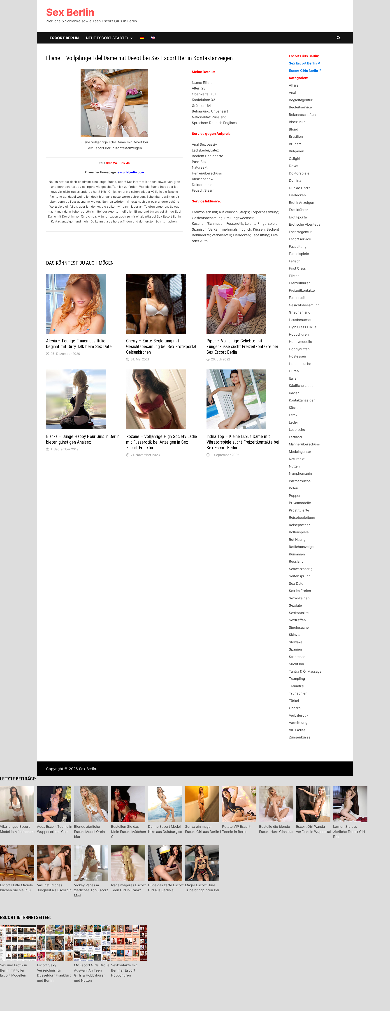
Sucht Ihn (296, 664)
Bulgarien (296, 151)
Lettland (295, 437)
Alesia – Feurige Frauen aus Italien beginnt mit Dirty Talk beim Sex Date (79, 343)
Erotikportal (298, 217)
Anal (292, 92)
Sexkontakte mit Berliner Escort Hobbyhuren (124, 970)
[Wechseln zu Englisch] (153, 38)
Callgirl (294, 158)
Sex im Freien (300, 591)
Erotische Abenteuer (305, 224)
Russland (296, 561)
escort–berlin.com (131, 172)
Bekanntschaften (302, 114)
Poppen (295, 495)
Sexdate (295, 605)
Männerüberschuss (304, 444)
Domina (295, 180)
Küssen (295, 408)
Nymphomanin (300, 473)
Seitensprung (300, 576)
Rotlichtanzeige (301, 547)
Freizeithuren (300, 283)
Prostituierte (299, 510)
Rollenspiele (299, 532)
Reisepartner (299, 525)
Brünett (295, 144)
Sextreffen (297, 620)
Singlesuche (299, 627)
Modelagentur (300, 451)
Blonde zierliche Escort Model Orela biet (89, 831)
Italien (294, 378)
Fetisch (294, 261)
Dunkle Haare (300, 188)
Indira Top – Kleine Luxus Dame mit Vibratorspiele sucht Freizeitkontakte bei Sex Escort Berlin (243, 442)
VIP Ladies (297, 730)
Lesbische (297, 429)
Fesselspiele (299, 254)
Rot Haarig (297, 539)
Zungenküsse (300, 737)
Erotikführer (298, 210)
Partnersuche (300, 481)
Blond (293, 129)
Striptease (297, 657)
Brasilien (296, 136)
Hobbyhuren (299, 334)
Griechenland (299, 312)
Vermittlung (298, 722)
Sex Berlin (70, 12)
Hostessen (297, 356)
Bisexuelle (297, 122)
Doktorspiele (299, 173)
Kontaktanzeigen (302, 400)
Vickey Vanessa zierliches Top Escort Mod (91, 890)
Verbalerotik (298, 715)
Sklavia (294, 635)
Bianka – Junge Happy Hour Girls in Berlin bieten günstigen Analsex (82, 439)
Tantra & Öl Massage (305, 671)
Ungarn (295, 708)
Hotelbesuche (300, 364)
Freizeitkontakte (302, 290)
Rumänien (297, 554)
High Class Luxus (302, 327)
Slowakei (296, 642)
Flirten (294, 276)
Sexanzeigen (299, 598)
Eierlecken (297, 195)
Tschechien (298, 693)
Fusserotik (297, 298)
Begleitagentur (301, 100)
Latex (293, 415)
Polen (293, 488)
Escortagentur (300, 232)
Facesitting (297, 246)
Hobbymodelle (300, 341)
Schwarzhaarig (301, 569)
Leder (293, 422)
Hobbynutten (299, 349)
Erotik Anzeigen (301, 202)
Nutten (294, 466)
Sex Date (296, 583)
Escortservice (300, 239)
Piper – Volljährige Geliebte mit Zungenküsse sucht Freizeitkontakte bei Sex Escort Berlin (242, 346)
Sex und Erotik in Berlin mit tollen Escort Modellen (13, 970)
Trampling (297, 678)
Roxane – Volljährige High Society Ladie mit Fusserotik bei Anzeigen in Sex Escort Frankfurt (161, 442)
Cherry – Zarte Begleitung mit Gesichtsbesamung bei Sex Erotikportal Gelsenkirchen (161, 346)
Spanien (295, 649)
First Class (297, 268)
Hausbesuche (300, 320)
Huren (294, 371)
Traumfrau (297, 686)
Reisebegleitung (302, 517)
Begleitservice (300, 107)
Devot (293, 166)
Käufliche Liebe (301, 385)
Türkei (294, 701)
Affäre (294, 85)
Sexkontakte (299, 613)
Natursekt (296, 459)
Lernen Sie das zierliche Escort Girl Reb (349, 831)
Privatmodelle (300, 503)
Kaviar (294, 393)
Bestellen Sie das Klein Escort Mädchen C (128, 831)
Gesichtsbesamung (304, 305)
